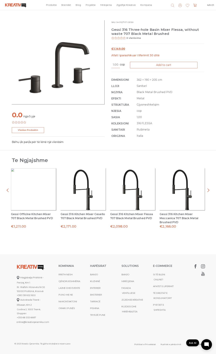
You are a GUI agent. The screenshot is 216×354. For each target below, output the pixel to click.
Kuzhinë (95, 281)
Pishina (94, 308)
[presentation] (7, 190)
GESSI (130, 22)
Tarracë (95, 301)
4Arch (210, 5)
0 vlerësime (133, 38)
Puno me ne (66, 294)
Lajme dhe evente (69, 288)
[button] (187, 5)
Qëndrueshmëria (69, 281)
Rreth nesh (66, 274)
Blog (78, 5)
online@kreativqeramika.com (32, 322)
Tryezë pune (97, 315)
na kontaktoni (68, 301)
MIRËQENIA (128, 281)
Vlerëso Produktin (28, 130)
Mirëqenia (106, 5)
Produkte (51, 5)
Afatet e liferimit (163, 286)
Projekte (91, 5)
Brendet (66, 5)
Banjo (94, 274)
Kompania (146, 5)
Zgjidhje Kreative (126, 5)
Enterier (95, 288)
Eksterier (96, 294)
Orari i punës (67, 308)
